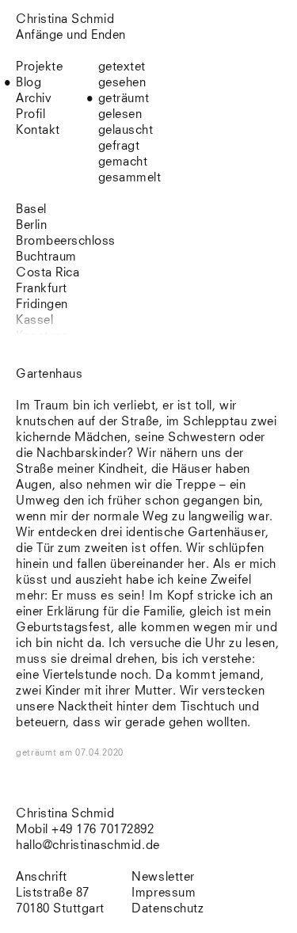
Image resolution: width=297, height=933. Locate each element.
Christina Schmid (65, 814)
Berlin (31, 225)
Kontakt (38, 130)
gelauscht (126, 130)
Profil (30, 114)
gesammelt (130, 178)
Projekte (39, 67)
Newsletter (162, 877)
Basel (31, 209)
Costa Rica (47, 273)
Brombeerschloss (66, 241)
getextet (122, 67)
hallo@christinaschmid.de (88, 845)
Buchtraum (46, 257)
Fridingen (42, 304)
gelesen (120, 114)
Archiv (33, 99)
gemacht (123, 162)
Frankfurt (41, 289)
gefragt (119, 146)
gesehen (122, 83)
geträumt (124, 99)
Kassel (34, 320)
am (91, 752)
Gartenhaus (49, 374)
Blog (28, 83)
